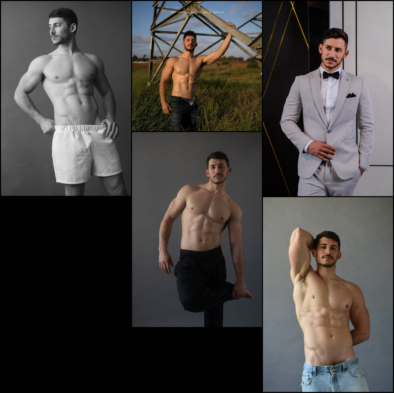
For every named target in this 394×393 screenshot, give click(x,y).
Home (173, 12)
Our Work (182, 12)
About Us (207, 12)
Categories (196, 12)
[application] (189, 12)
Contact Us (218, 12)
